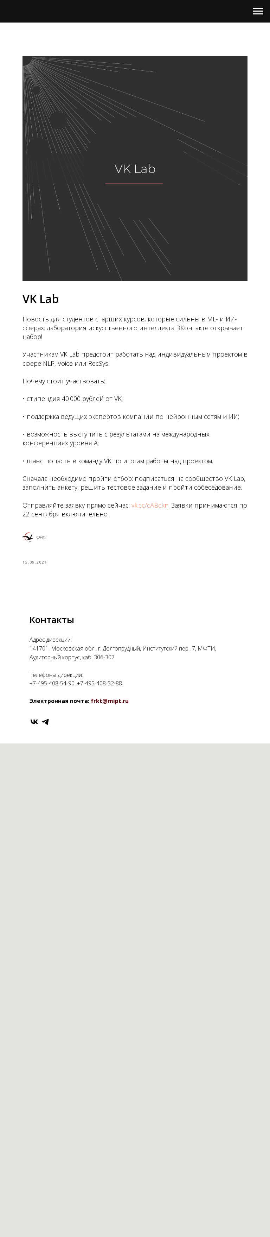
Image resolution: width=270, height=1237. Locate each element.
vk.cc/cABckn (149, 505)
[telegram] (45, 721)
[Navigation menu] (258, 11)
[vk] (34, 721)
